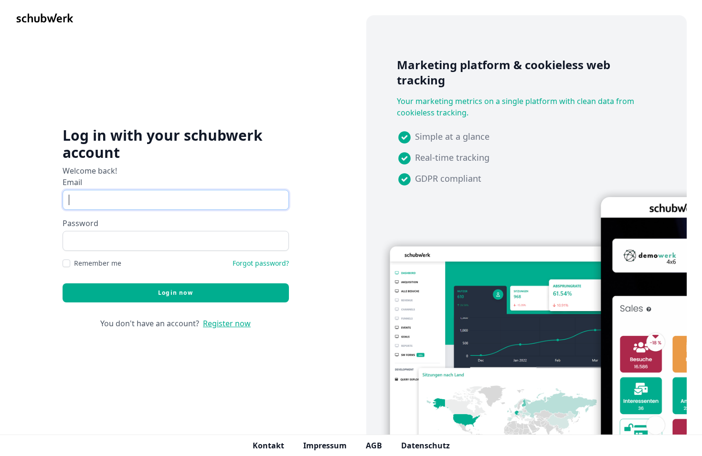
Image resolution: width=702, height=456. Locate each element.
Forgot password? (261, 263)
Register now (227, 323)
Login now (175, 293)
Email (72, 182)
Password (80, 223)
